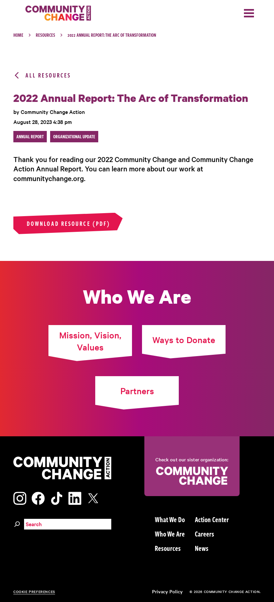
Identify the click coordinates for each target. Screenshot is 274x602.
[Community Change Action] (56, 13)
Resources (45, 34)
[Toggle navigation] (249, 13)
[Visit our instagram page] (19, 497)
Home (18, 34)
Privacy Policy (167, 591)
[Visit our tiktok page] (56, 497)
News (202, 548)
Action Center (212, 519)
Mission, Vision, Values (90, 340)
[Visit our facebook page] (38, 497)
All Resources (48, 75)
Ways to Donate (183, 339)
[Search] (17, 523)
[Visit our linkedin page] (75, 497)
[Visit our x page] (95, 497)
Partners (137, 390)
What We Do (170, 519)
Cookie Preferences (34, 591)
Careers (204, 533)
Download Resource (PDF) (68, 223)
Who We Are (170, 533)
